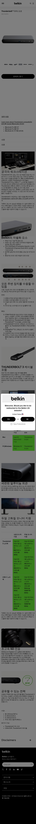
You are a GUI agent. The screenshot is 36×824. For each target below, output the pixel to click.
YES (8, 419)
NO (27, 419)
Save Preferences (19, 424)
